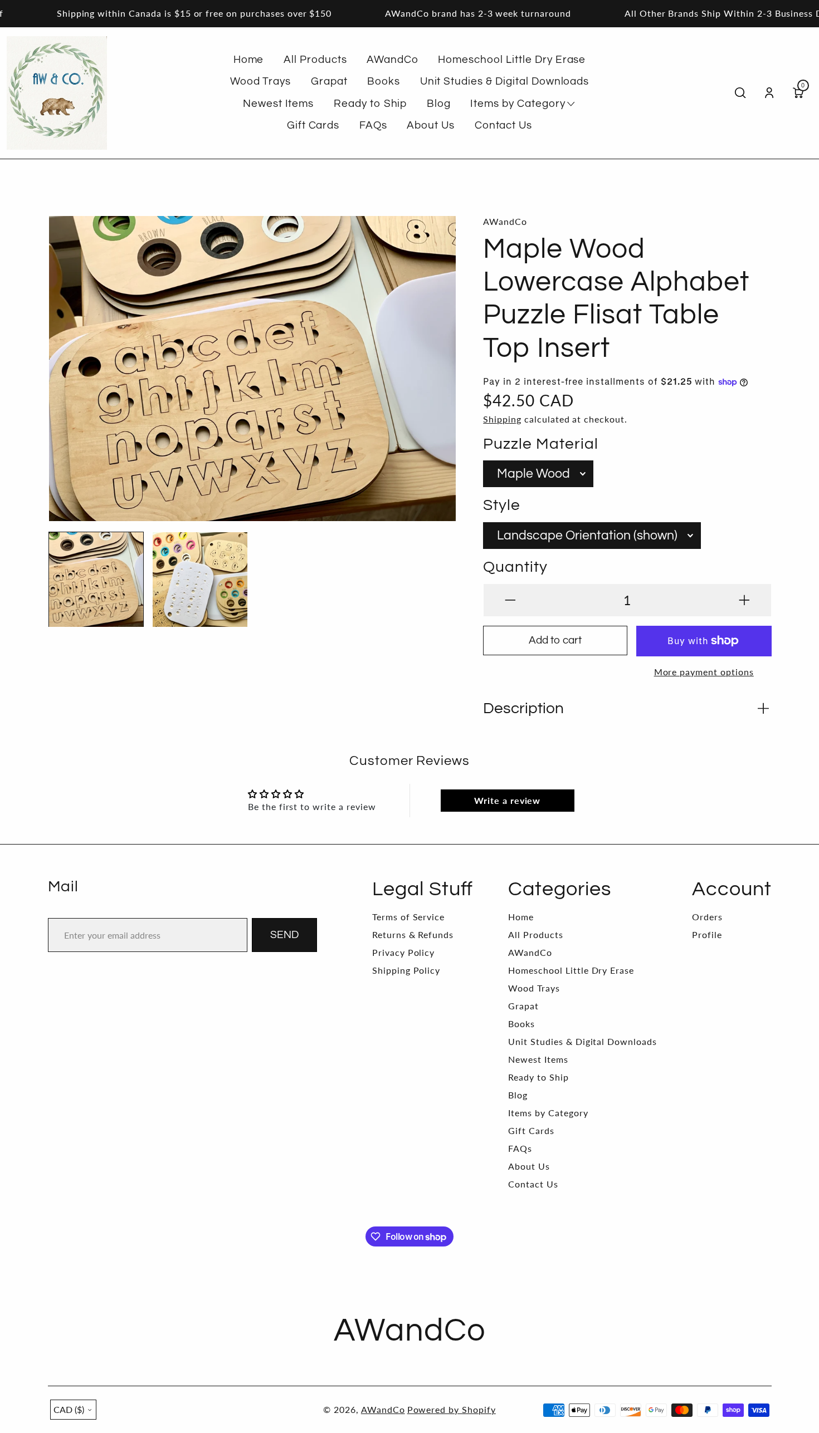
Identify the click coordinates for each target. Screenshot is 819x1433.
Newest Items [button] (278, 103)
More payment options (704, 671)
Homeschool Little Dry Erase (571, 970)
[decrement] (510, 600)
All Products (535, 934)
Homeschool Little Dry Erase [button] (512, 59)
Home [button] (248, 59)
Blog (518, 1095)
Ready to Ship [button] (370, 103)
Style (501, 505)
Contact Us (533, 1184)
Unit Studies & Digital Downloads (582, 1041)
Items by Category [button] (517, 103)
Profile (707, 934)
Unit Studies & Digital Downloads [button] (504, 81)
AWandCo (530, 952)
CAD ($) (68, 1409)
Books (521, 1023)
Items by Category (548, 1112)
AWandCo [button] (392, 59)
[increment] (744, 600)
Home (521, 916)
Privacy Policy (403, 952)
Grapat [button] (329, 81)
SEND (284, 934)
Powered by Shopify (451, 1409)
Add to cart (555, 640)
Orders (707, 916)
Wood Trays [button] (260, 81)
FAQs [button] (373, 125)
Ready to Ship (538, 1077)
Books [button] (383, 81)
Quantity (515, 567)
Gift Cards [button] (313, 125)
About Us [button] (431, 125)
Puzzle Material (540, 444)
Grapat (523, 1005)
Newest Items (538, 1059)
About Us (529, 1166)
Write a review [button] (507, 800)
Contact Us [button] (504, 125)
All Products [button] (315, 59)
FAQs (520, 1148)
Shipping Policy (406, 970)
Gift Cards (531, 1130)
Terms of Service (408, 916)
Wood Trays (534, 988)
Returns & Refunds (413, 934)
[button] (66, 361)
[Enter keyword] (740, 92)
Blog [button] (439, 103)
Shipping (502, 419)
